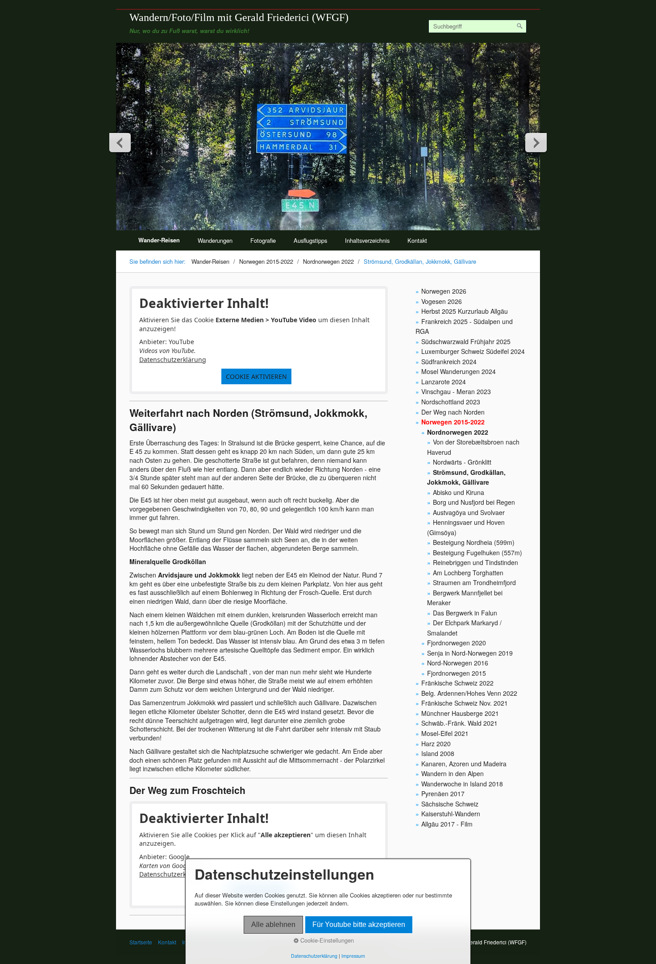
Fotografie (263, 240)
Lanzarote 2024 (443, 381)
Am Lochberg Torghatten (468, 572)
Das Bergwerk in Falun (465, 612)
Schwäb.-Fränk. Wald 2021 (459, 723)
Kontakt (417, 240)
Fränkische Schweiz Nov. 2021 (464, 702)
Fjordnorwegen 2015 (456, 673)
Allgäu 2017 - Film (447, 823)
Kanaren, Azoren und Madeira (464, 763)
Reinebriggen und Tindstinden (475, 562)
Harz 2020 (436, 743)
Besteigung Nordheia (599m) (474, 542)
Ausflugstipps (310, 240)
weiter (535, 142)
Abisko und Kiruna (458, 492)
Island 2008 (437, 753)
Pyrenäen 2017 (443, 793)
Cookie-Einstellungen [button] (326, 940)
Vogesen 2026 (441, 301)
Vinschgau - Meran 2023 (456, 391)
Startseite (140, 942)
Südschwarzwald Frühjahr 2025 (466, 341)
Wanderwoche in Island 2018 (462, 783)
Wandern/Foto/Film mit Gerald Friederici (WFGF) (239, 17)
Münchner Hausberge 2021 (460, 713)
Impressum (353, 955)
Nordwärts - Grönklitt (462, 461)
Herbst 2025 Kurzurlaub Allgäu (464, 311)
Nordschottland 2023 (450, 401)
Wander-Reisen (159, 240)
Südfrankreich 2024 (449, 361)
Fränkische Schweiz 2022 (457, 682)
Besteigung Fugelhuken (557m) (477, 552)
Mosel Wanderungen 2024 (458, 371)
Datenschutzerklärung (172, 359)
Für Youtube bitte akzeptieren (358, 924)
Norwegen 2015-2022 (453, 421)
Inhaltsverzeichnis (367, 240)
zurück (120, 142)
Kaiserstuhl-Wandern (450, 813)
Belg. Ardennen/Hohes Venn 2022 (469, 693)
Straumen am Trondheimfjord (474, 582)
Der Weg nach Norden (453, 411)
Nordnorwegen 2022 (457, 432)
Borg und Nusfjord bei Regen (474, 502)
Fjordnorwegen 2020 (456, 642)
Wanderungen (215, 240)
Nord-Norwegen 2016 (457, 662)
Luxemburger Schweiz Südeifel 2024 (473, 351)
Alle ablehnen (273, 924)
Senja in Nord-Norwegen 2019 (470, 652)
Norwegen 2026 (443, 291)
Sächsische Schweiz (449, 803)
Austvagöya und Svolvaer (469, 512)
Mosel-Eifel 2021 (445, 733)
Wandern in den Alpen (452, 773)
